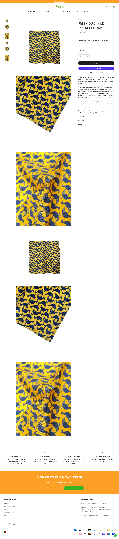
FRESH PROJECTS (87, 11)
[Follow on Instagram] (9, 524)
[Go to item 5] (7, 50)
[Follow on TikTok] (19, 524)
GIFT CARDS (66, 11)
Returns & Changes (9, 506)
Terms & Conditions (9, 512)
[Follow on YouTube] (14, 524)
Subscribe (73, 488)
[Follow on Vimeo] (23, 524)
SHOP (57, 11)
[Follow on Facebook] (5, 524)
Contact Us (7, 515)
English (99, 7)
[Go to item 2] (7, 28)
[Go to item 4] (7, 42)
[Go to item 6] (7, 57)
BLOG (76, 11)
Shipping (6, 503)
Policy (5, 509)
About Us (6, 518)
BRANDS (49, 11)
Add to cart (96, 63)
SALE (41, 11)
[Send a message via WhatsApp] (115, 535)
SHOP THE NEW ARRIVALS (59, 1)
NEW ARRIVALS (31, 11)
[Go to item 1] (7, 20)
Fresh (80, 19)
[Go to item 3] (7, 36)
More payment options (96, 72)
